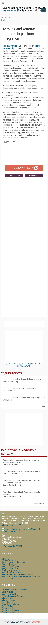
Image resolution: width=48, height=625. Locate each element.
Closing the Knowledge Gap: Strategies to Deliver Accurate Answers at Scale (21, 461)
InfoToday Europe (8, 600)
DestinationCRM (8, 592)
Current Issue (14, 175)
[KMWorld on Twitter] (33, 529)
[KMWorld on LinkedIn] (14, 529)
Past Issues (33, 175)
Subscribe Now (22, 168)
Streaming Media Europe (11, 610)
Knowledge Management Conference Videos (18, 574)
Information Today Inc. (10, 525)
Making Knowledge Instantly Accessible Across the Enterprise (22, 493)
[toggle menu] (43, 10)
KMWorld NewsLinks (9, 564)
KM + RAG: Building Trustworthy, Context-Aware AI (21, 471)
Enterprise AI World (9, 594)
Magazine (9, 560)
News (3, 20)
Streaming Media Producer (11, 612)
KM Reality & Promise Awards (12, 572)
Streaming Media (8, 608)
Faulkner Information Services (13, 596)
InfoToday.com (7, 598)
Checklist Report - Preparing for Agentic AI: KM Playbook (24, 398)
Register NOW (9, 10)
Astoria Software (10, 46)
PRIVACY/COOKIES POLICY (11, 546)
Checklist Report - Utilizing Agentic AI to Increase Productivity (23, 380)
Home (4, 558)
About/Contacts (8, 578)
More (43, 407)
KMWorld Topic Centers (10, 566)
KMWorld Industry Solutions (12, 568)
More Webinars (39, 503)
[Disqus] (24, 217)
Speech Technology (9, 606)
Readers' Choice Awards (11, 570)
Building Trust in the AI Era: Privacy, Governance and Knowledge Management (21, 481)
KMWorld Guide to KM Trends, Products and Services (21, 576)
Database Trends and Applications (14, 590)
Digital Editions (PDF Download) (13, 562)
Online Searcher (7, 602)
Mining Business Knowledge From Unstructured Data (20, 389)
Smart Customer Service (11, 604)
